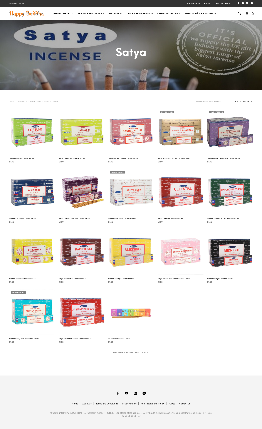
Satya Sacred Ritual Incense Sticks (123, 158)
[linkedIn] (247, 3)
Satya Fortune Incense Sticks (21, 158)
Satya (46, 101)
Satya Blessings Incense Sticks (121, 278)
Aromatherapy (62, 14)
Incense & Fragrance (89, 14)
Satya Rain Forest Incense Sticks (72, 278)
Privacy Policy (129, 403)
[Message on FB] (251, 3)
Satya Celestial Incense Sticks (170, 218)
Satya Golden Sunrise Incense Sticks (74, 218)
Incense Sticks (34, 101)
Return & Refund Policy (152, 403)
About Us (192, 4)
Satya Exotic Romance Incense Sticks (174, 278)
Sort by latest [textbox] (242, 102)
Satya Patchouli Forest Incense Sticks (223, 218)
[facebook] (238, 3)
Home (11, 101)
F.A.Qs (172, 403)
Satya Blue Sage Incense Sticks (22, 218)
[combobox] (237, 102)
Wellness (114, 14)
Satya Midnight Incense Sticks (220, 278)
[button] (240, 13)
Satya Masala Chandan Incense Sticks (174, 158)
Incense (21, 101)
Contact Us (221, 4)
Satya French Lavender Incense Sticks (223, 158)
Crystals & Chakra (167, 14)
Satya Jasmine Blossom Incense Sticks (75, 338)
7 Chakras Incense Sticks (119, 338)
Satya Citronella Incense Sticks (22, 278)
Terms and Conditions (107, 403)
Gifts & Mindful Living (138, 14)
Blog (207, 4)
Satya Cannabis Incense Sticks (72, 158)
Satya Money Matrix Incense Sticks (24, 338)
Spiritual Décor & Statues (199, 14)
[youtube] (243, 3)
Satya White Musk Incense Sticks (122, 218)
